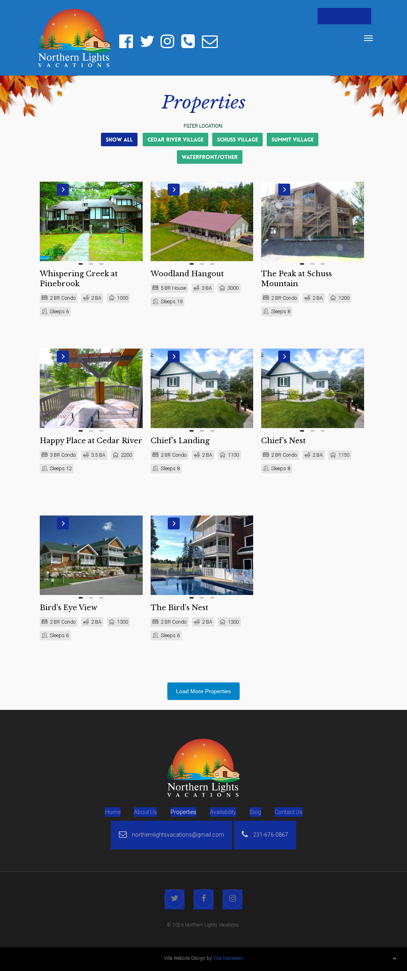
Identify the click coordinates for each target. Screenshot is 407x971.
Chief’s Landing (180, 440)
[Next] (63, 190)
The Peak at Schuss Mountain (296, 278)
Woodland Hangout (187, 273)
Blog (255, 812)
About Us (145, 812)
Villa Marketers (228, 958)
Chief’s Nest (283, 440)
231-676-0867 (270, 834)
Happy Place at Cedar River (91, 440)
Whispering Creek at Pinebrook (79, 278)
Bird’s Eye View (68, 607)
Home (112, 812)
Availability (223, 812)
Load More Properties (203, 691)
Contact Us (288, 812)
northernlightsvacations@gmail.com (177, 834)
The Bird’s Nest (179, 607)
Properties (183, 812)
